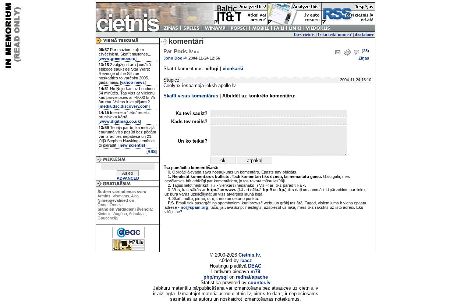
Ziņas (363, 58)
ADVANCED (128, 178)
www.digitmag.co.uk (120, 121)
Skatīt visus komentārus (190, 96)
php (207, 277)
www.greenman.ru (117, 58)
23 (365, 51)
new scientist (132, 145)
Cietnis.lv (249, 255)
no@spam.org (194, 207)
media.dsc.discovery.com (124, 106)
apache (260, 277)
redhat (243, 277)
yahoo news (133, 82)
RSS (152, 151)
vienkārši (233, 68)
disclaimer (364, 34)
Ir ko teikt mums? (335, 34)
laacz (246, 260)
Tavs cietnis (304, 34)
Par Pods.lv (181, 51)
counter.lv (259, 282)
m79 (255, 271)
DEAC (254, 266)
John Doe (172, 58)
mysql (221, 277)
